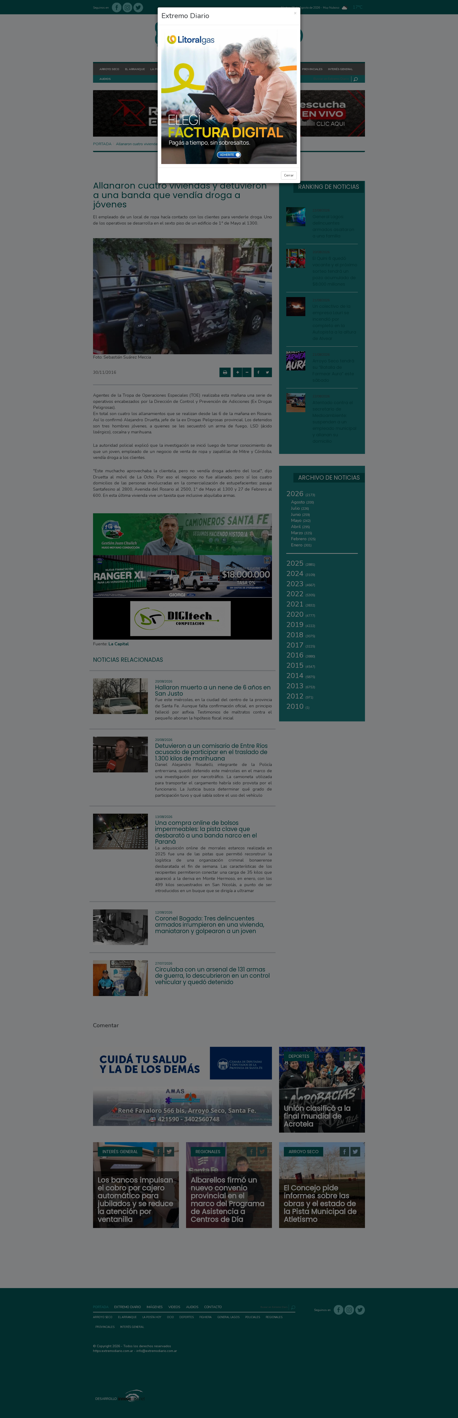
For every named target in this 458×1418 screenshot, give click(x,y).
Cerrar (289, 175)
